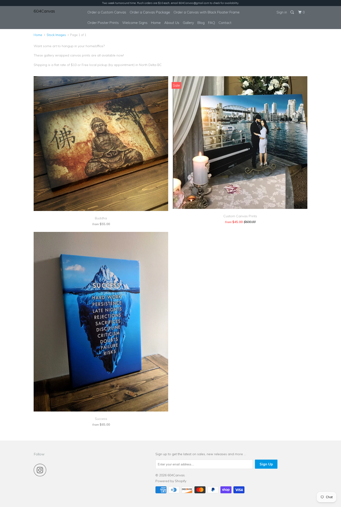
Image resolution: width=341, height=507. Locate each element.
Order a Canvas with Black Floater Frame (207, 12)
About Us (171, 22)
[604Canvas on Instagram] (41, 470)
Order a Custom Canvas (106, 12)
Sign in (282, 12)
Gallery (188, 22)
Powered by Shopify (170, 481)
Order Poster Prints (103, 22)
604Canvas (44, 11)
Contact (225, 22)
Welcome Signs (135, 22)
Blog (201, 22)
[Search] (293, 12)
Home (156, 22)
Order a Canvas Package (150, 12)
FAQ (211, 22)
